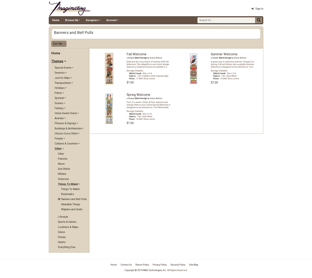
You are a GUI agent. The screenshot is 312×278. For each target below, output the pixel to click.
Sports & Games (67, 221)
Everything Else (66, 247)
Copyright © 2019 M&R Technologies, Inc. (145, 270)
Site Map (193, 264)
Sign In (259, 8)
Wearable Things (70, 204)
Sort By (58, 43)
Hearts (61, 242)
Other (61, 153)
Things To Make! (70, 189)
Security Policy (177, 264)
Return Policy (142, 264)
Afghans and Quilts (72, 209)
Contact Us (126, 264)
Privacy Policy (160, 264)
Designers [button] (92, 20)
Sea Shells (64, 168)
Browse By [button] (71, 20)
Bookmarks (67, 194)
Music (61, 163)
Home (55, 20)
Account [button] (111, 20)
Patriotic (62, 158)
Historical (63, 179)
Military (62, 173)
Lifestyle (63, 216)
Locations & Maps (68, 227)
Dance (61, 232)
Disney (62, 237)
